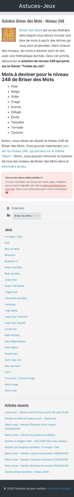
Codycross (11, 279)
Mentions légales (59, 488)
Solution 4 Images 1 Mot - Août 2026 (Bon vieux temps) (36, 441)
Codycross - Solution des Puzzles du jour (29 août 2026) (36, 412)
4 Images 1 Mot (13, 236)
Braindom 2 (11, 261)
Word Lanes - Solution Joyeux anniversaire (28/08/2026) (37, 453)
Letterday (10, 304)
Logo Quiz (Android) (16, 316)
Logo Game (11, 310)
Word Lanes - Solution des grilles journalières (30, 434)
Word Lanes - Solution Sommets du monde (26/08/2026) (37, 465)
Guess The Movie (14, 285)
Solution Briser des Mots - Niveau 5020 (27, 471)
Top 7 (8, 372)
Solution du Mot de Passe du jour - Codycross (30, 418)
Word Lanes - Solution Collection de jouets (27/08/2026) (36, 459)
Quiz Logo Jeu (13, 359)
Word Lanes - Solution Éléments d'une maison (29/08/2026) (30, 426)
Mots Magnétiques (15, 341)
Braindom (10, 255)
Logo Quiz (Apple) (15, 322)
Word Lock (11, 390)
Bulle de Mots (12, 273)
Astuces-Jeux (37, 6)
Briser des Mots (30, 30)
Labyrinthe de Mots (16, 298)
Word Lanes (11, 384)
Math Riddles (12, 335)
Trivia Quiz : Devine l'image (20, 378)
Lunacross (10, 328)
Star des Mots (12, 365)
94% (7, 242)
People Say (11, 353)
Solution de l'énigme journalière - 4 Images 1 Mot (32, 447)
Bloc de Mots (12, 248)
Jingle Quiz (11, 292)
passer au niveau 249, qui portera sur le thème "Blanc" (36, 151)
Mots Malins (11, 347)
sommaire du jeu (13, 166)
